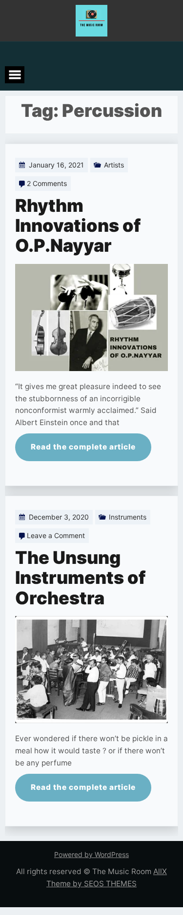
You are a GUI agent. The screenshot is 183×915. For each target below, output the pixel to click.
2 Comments (47, 183)
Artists (114, 165)
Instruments (127, 517)
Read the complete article (83, 446)
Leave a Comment (56, 535)
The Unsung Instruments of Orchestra (80, 578)
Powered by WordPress (91, 854)
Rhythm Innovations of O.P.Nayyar (78, 226)
